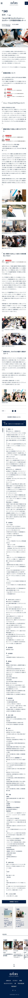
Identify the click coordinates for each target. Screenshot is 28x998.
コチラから (24, 67)
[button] (24, 945)
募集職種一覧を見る (14, 901)
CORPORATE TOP (14, 994)
